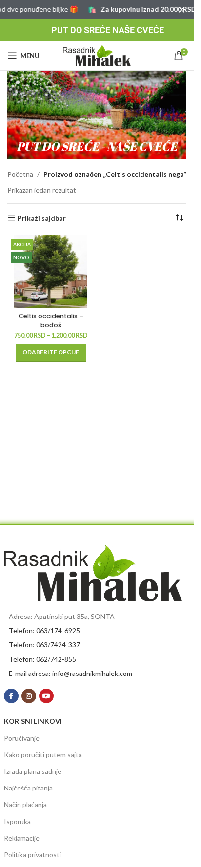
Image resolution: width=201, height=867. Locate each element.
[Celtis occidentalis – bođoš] (51, 271)
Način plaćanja (25, 804)
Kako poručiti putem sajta (43, 755)
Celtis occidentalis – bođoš (51, 320)
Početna (20, 174)
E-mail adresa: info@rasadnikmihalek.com (70, 673)
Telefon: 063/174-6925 (44, 630)
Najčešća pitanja (28, 788)
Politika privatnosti (32, 854)
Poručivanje (22, 738)
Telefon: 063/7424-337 (44, 644)
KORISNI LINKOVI (33, 721)
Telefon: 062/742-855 (42, 659)
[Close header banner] (181, 9)
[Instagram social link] (28, 696)
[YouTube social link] (46, 696)
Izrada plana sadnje (32, 771)
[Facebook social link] (11, 696)
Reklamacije (22, 838)
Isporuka (17, 821)
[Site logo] (97, 55)
